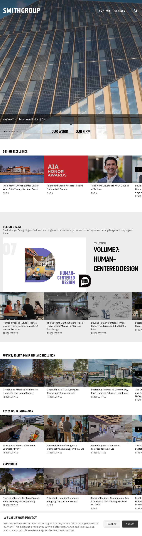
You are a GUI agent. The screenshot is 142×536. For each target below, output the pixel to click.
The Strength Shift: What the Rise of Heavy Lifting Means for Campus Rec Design (65, 326)
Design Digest (12, 227)
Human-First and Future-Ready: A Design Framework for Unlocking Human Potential (20, 326)
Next (138, 169)
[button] (59, 132)
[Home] (21, 10)
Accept (130, 523)
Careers (119, 10)
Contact (104, 10)
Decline (111, 523)
